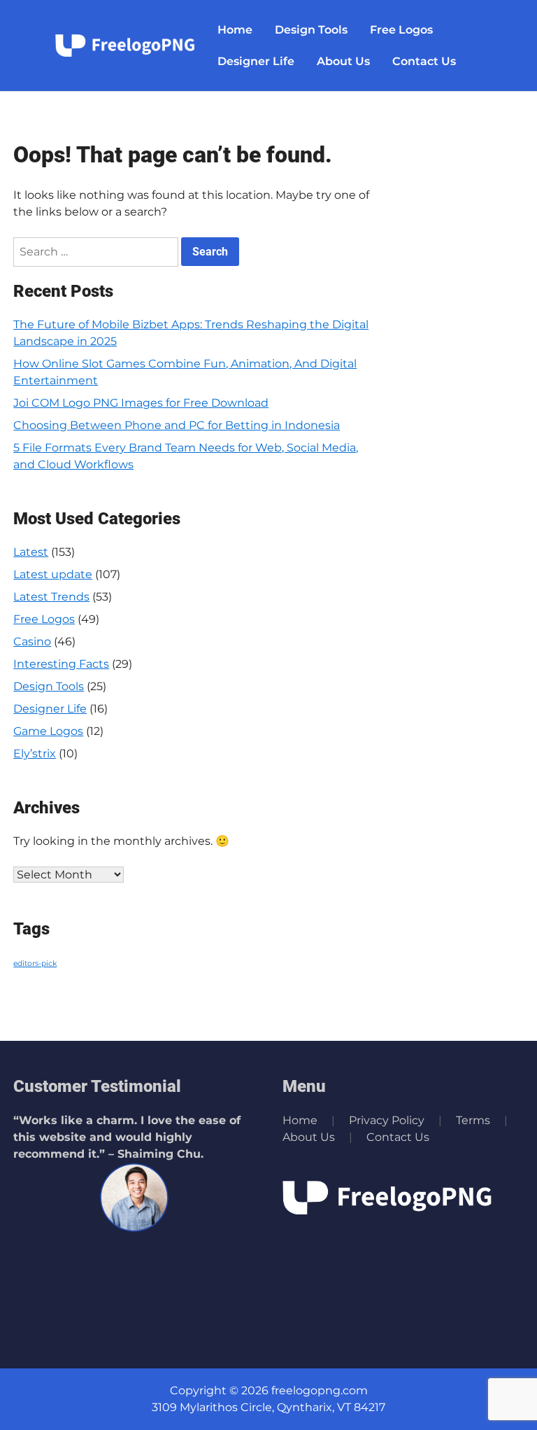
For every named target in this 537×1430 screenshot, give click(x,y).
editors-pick (35, 963)
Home (234, 29)
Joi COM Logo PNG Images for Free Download (140, 402)
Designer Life (255, 61)
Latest (30, 552)
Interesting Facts (61, 664)
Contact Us (424, 61)
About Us (343, 61)
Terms (473, 1120)
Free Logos (401, 29)
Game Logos (48, 731)
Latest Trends (51, 596)
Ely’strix (34, 753)
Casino (32, 641)
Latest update (52, 574)
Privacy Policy (386, 1120)
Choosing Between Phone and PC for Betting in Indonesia (176, 425)
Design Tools (311, 29)
